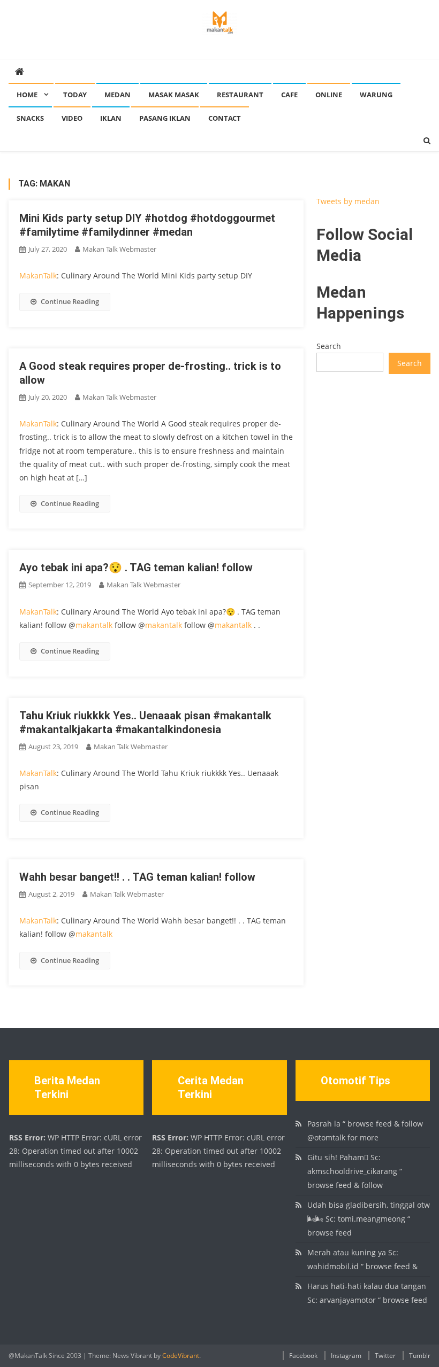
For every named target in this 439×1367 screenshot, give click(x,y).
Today (75, 94)
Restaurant (240, 94)
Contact (224, 118)
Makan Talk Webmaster (119, 249)
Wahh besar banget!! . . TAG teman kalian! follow (137, 877)
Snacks (30, 118)
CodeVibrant (180, 1355)
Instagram (346, 1355)
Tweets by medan (348, 201)
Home (27, 94)
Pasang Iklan (165, 118)
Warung (376, 94)
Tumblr (419, 1355)
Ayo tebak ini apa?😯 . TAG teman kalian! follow (136, 567)
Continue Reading (70, 301)
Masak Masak (173, 94)
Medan (117, 94)
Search (328, 346)
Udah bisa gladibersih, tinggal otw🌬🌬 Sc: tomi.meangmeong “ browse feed (368, 1219)
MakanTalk (38, 275)
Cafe (289, 94)
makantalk (93, 625)
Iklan (111, 118)
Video (72, 118)
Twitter (385, 1355)
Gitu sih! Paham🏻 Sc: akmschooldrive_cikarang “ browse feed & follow (354, 1171)
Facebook (303, 1355)
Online (328, 94)
